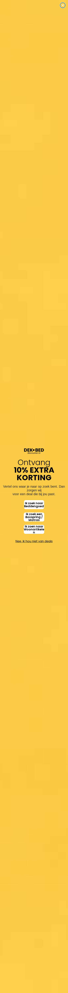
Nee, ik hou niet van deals (34, 541)
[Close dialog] (62, 5)
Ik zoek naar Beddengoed (34, 504)
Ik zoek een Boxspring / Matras (34, 517)
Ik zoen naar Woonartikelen (34, 529)
